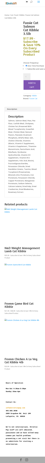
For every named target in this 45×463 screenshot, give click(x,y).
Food (16, 15)
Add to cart (32, 85)
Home (7, 15)
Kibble (21, 15)
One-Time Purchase (35, 66)
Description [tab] (12, 109)
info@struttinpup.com (15, 408)
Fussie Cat (33, 98)
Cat (11, 15)
